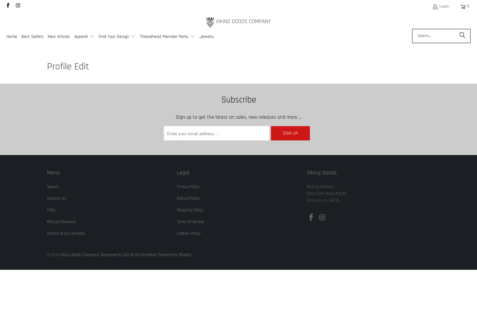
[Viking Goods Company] (238, 22)
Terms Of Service (190, 221)
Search (53, 186)
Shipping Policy (190, 210)
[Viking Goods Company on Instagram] (17, 6)
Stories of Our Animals (66, 233)
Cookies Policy (189, 233)
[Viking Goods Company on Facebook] (7, 6)
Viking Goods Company (79, 254)
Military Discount (61, 221)
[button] (84, 37)
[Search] (462, 36)
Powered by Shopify (174, 254)
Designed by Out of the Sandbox (128, 254)
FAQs (51, 210)
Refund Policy (188, 198)
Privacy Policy (188, 186)
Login (444, 6)
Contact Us (56, 198)
